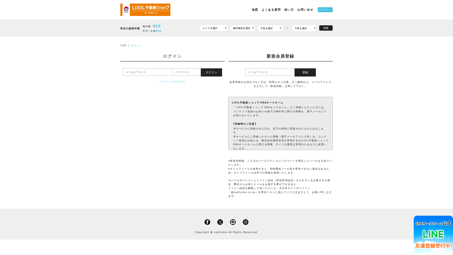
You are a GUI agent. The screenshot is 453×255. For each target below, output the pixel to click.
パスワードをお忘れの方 (172, 81)
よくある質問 (271, 9)
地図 (255, 9)
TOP (124, 45)
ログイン (325, 9)
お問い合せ (305, 9)
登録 (305, 72)
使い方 (289, 9)
